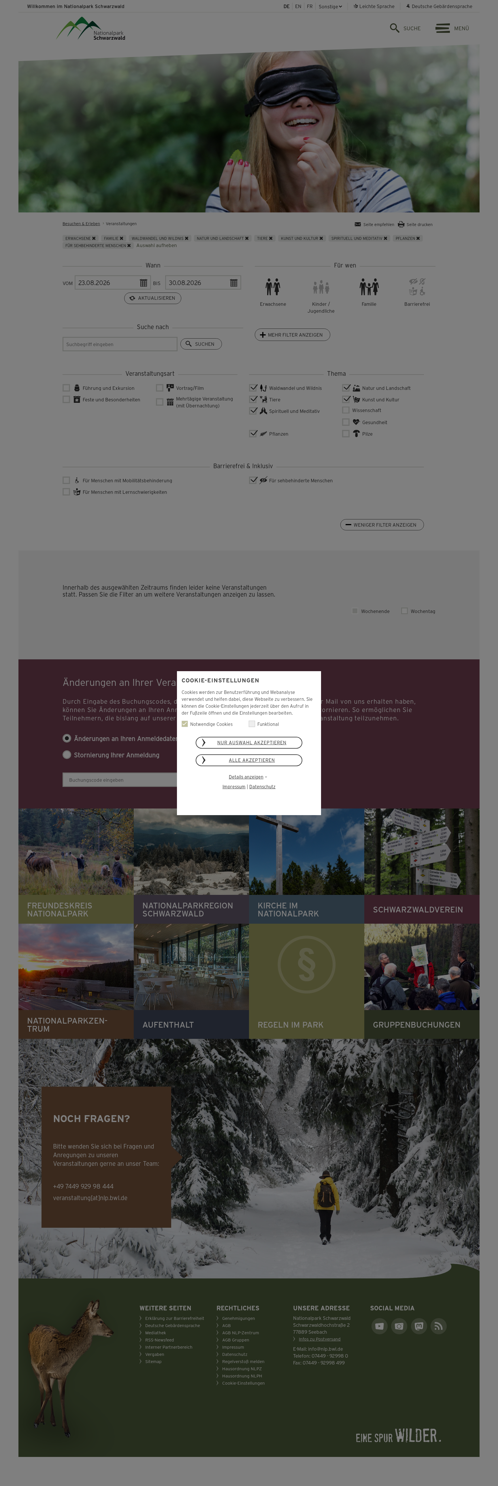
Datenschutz (262, 786)
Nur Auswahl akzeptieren (251, 742)
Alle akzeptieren (252, 760)
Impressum (234, 786)
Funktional (268, 724)
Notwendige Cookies (211, 724)
